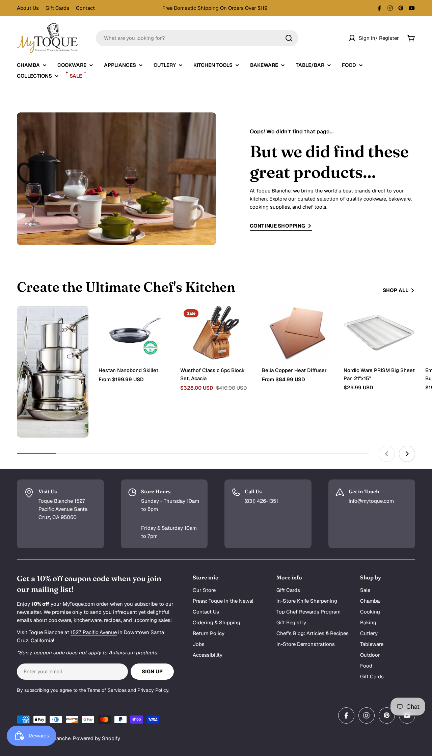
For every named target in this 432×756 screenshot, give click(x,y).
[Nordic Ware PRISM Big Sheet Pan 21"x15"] (379, 333)
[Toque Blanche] (52, 372)
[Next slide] (407, 454)
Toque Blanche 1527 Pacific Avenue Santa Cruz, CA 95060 (62, 509)
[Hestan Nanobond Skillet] (134, 333)
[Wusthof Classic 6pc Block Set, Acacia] (216, 333)
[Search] (289, 38)
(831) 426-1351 (261, 501)
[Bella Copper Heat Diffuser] (297, 333)
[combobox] (197, 38)
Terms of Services (107, 690)
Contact (85, 8)
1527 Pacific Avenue (94, 632)
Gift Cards (57, 8)
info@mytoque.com (371, 501)
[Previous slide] (387, 454)
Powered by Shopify (96, 738)
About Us (28, 8)
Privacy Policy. (153, 690)
